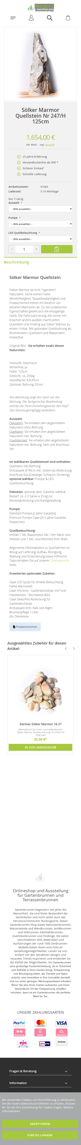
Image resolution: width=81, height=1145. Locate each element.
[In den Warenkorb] (56, 249)
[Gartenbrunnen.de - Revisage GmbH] (40, 8)
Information (18, 1083)
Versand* (50, 144)
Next (72, 648)
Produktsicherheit (26, 627)
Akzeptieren (40, 1124)
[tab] (40, 1071)
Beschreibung (16, 262)
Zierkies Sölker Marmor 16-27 (41, 724)
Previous (64, 648)
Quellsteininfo (59, 560)
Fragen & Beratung (23, 1071)
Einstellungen (40, 1135)
